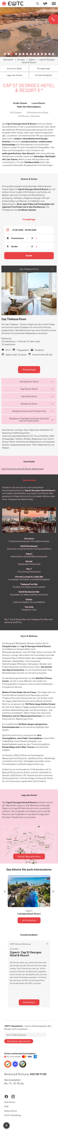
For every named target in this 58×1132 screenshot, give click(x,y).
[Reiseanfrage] (47, 3)
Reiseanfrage (29, 369)
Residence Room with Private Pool (29, 411)
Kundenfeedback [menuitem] (43, 75)
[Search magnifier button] (37, 3)
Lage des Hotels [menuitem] (14, 75)
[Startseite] (12, 3)
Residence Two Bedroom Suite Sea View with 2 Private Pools (29, 419)
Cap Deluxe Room (29, 388)
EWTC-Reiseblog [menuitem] (12, 1115)
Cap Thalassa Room (29, 269)
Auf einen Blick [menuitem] (14, 68)
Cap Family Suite (29, 396)
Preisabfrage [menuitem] (43, 68)
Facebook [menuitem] (6, 1096)
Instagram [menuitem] (13, 1096)
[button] (5, 54)
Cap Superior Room (29, 381)
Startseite (8, 59)
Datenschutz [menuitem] (10, 1111)
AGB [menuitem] (6, 1106)
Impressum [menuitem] (9, 1102)
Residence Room (29, 403)
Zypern (32, 59)
